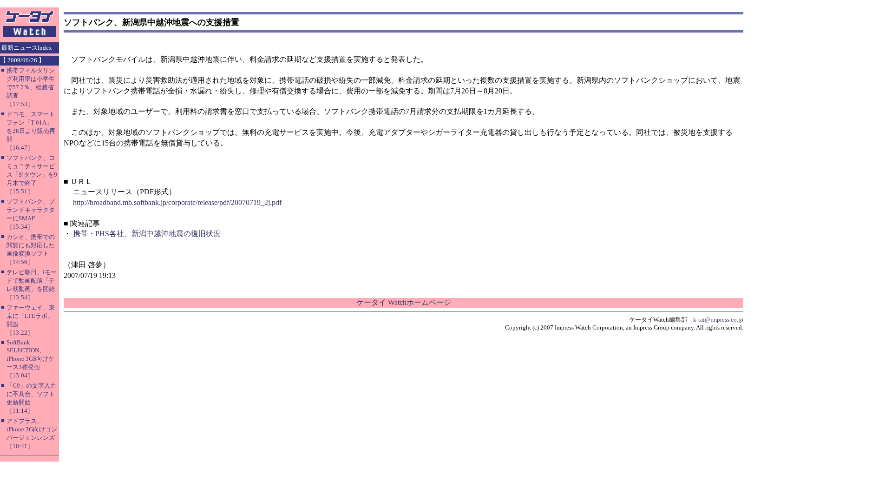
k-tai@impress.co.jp (718, 319)
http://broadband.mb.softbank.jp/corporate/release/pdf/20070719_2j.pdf (177, 202)
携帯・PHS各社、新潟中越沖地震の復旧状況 (147, 234)
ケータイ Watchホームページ (403, 302)
